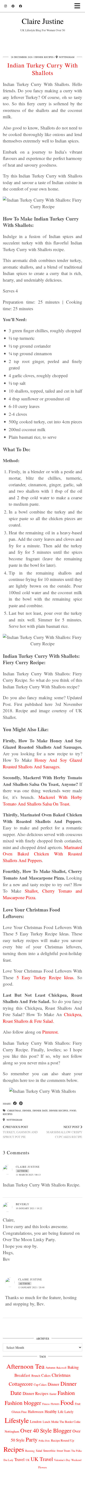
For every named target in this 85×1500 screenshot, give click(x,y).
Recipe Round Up (62, 1440)
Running (30, 1450)
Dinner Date (40, 1110)
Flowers (55, 1404)
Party (32, 1439)
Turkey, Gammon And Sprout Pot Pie (20, 1132)
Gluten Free (19, 1412)
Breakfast (22, 1375)
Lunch (46, 1422)
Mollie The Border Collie (66, 1422)
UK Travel (42, 1458)
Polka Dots (44, 1440)
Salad (39, 1450)
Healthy (51, 1411)
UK (28, 1460)
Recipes (8, 1114)
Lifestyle (17, 1420)
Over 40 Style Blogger (45, 1430)
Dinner (26, 1110)
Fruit (77, 1404)
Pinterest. (50, 1032)
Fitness (46, 1404)
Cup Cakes (40, 1385)
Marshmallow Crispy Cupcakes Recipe (64, 1132)
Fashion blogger (23, 1403)
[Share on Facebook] (15, 1104)
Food (73, 1110)
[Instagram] (5, 6)
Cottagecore (21, 1384)
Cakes (46, 1375)
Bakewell (61, 1367)
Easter (53, 1394)
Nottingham (14, 1119)
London (36, 1421)
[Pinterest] (13, 6)
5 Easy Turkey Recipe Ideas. (45, 977)
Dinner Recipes (44, 57)
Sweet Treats (63, 1450)
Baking (73, 1367)
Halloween (35, 1411)
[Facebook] (20, 6)
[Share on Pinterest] (21, 1104)
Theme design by (42, 1494)
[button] (78, 6)
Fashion (66, 1393)
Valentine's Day (62, 1460)
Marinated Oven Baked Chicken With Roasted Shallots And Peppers (42, 853)
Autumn (50, 1368)
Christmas (14, 1110)
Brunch (35, 1375)
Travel (19, 1459)
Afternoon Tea (25, 1366)
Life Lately (65, 1411)
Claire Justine (43, 21)
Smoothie (49, 1450)
